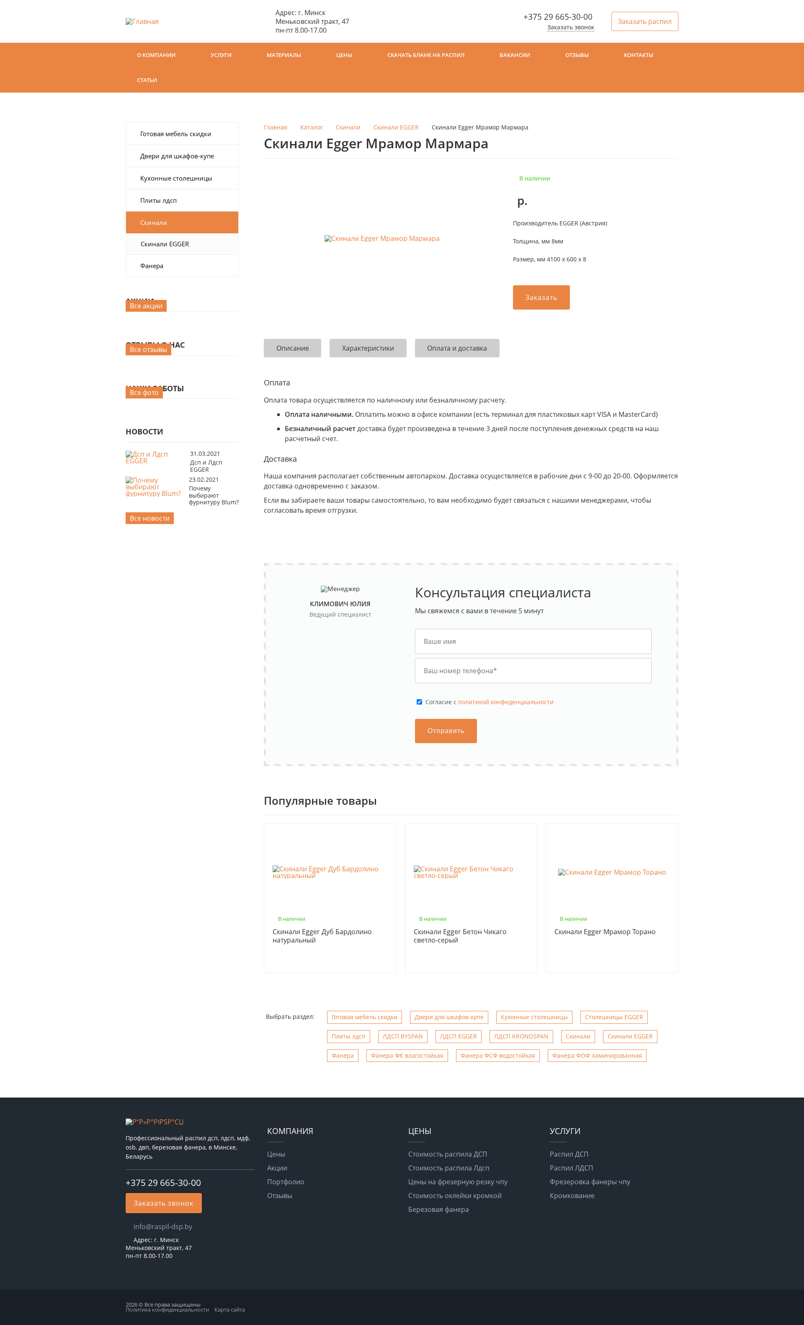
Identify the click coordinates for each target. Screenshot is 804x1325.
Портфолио (285, 1181)
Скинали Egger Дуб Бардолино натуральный (322, 936)
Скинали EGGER (165, 244)
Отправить (446, 730)
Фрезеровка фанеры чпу (590, 1181)
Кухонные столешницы (176, 178)
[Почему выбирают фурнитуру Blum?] (155, 493)
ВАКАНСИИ (515, 55)
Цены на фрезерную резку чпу (458, 1181)
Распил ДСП (569, 1154)
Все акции (146, 305)
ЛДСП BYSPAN (403, 1036)
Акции (277, 1168)
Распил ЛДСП (571, 1168)
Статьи (147, 80)
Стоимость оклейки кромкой (455, 1195)
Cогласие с (489, 702)
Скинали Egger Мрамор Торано (605, 932)
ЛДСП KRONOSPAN (521, 1036)
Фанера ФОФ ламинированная (597, 1055)
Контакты (638, 55)
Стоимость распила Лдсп (449, 1168)
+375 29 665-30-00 (558, 16)
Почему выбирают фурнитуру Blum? (214, 495)
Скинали (153, 222)
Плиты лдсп (158, 200)
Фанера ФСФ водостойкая (498, 1055)
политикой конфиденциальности (506, 702)
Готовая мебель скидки (175, 133)
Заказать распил (645, 21)
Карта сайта (229, 1309)
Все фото (144, 392)
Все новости (150, 518)
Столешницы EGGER (614, 1017)
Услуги (221, 55)
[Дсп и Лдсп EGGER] (156, 460)
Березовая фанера (438, 1209)
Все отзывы (148, 349)
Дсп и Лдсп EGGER (206, 465)
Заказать (541, 297)
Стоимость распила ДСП (447, 1154)
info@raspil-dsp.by (163, 1226)
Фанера (151, 265)
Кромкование (572, 1195)
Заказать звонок (570, 27)
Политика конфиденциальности (167, 1309)
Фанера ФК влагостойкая (407, 1055)
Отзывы (577, 55)
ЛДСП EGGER (458, 1036)
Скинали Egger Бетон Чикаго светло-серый (460, 936)
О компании (156, 55)
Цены (344, 55)
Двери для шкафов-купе (177, 156)
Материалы (284, 55)
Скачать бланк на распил (425, 55)
